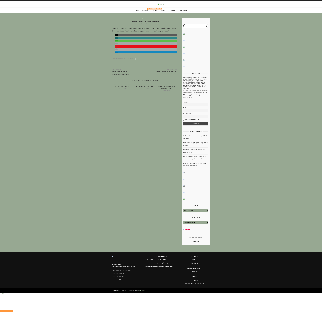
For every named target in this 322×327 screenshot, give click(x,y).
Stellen (145, 9)
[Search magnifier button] (206, 26)
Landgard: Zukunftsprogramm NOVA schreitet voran (166, 86)
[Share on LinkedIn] (146, 65)
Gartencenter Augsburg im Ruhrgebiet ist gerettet (158, 263)
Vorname (185, 102)
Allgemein (144, 18)
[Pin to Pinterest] (144, 65)
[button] (116, 35)
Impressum (183, 10)
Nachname (186, 107)
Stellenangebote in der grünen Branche (124, 58)
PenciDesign (141, 290)
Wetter (155, 10)
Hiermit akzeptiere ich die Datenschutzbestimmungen (191, 120)
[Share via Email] (148, 65)
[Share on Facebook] (141, 65)
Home (137, 10)
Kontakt (173, 10)
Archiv (163, 10)
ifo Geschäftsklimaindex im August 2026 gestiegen (158, 259)
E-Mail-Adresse (187, 113)
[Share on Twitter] (142, 65)
